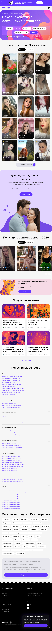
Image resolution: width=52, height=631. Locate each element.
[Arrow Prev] (46, 274)
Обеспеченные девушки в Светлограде (11, 456)
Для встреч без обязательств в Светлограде (13, 390)
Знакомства (5, 13)
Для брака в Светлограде (8, 394)
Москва (3, 590)
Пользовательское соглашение (34, 590)
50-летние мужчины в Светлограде (11, 506)
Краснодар (4, 595)
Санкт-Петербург (6, 593)
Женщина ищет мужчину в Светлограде (12, 447)
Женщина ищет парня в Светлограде (11, 420)
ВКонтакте (32, 604)
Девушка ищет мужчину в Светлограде (11, 445)
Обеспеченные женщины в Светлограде (12, 462)
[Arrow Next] (49, 274)
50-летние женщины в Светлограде (11, 498)
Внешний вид (5, 611)
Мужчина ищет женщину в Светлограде (12, 435)
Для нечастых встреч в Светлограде (11, 380)
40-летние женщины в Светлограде (11, 496)
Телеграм (32, 608)
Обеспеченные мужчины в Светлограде (12, 458)
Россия (20, 13)
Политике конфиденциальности (32, 622)
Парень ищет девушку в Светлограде (11, 405)
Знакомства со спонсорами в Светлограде (12, 466)
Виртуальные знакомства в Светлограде (12, 376)
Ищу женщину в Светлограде (9, 430)
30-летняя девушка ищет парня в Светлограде (14, 490)
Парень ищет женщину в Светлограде (11, 433)
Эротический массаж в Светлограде (11, 392)
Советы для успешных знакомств (9, 606)
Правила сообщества (6, 604)
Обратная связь (5, 609)
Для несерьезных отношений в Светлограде (13, 388)
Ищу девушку (13, 13)
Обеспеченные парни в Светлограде (11, 460)
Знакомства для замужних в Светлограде (12, 481)
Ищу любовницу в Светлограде (9, 468)
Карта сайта (4, 614)
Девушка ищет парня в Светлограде (11, 418)
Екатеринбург (5, 598)
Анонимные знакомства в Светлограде (11, 384)
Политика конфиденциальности (34, 595)
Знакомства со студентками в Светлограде (13, 422)
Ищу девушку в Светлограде (9, 403)
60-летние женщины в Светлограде (11, 500)
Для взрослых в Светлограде (9, 386)
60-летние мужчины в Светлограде (11, 508)
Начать (40, 3)
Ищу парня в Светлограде (8, 416)
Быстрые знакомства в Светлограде (11, 378)
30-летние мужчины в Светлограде (11, 502)
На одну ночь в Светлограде (9, 382)
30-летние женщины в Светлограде (11, 494)
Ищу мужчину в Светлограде (9, 443)
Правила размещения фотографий (35, 593)
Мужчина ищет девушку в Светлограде (11, 407)
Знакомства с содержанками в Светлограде (13, 464)
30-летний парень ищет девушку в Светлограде (14, 492)
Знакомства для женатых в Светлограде (12, 479)
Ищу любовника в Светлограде (9, 470)
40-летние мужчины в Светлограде (11, 504)
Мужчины (17, 28)
